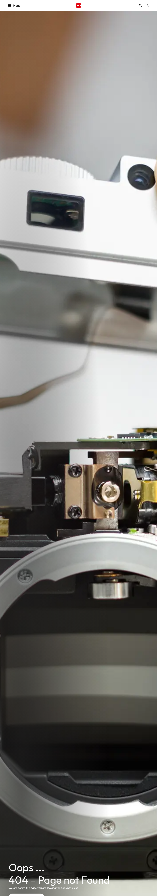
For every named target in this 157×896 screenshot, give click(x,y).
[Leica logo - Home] (78, 5)
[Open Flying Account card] (148, 5)
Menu (17, 5)
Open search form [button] (140, 5)
